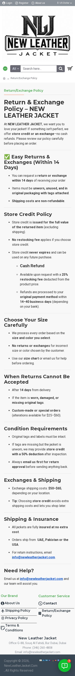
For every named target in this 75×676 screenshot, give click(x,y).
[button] (64, 665)
